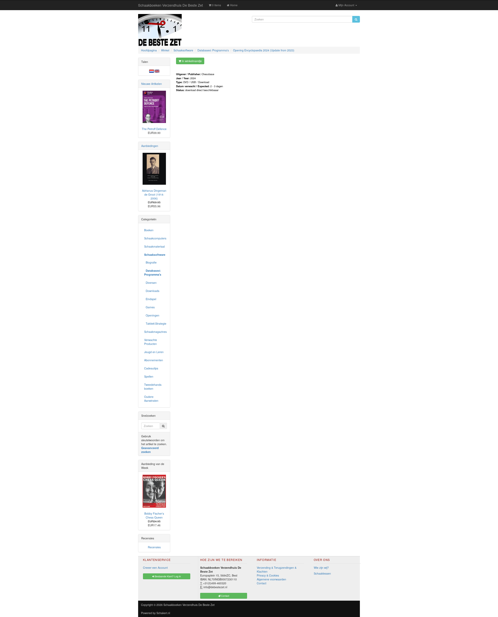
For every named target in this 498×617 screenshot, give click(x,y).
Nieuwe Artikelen (151, 84)
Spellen (148, 376)
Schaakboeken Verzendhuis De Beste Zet (170, 5)
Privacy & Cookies (268, 575)
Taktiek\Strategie (155, 323)
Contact (261, 583)
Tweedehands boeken (152, 386)
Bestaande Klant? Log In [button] (167, 576)
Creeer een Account (155, 568)
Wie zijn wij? (321, 568)
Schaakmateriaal (154, 246)
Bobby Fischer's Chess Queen (154, 515)
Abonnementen (153, 360)
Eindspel (150, 299)
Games (149, 307)
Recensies (154, 547)
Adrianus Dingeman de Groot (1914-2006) (154, 194)
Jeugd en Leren (154, 352)
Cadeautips (151, 368)
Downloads (151, 291)
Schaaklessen (322, 573)
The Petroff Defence (154, 129)
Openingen (151, 315)
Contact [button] (224, 595)
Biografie (150, 262)
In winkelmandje (191, 61)
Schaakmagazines (155, 332)
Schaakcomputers (155, 238)
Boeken (148, 230)
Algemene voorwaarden (271, 579)
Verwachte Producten (150, 342)
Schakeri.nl (163, 613)
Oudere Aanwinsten (151, 399)
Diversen (150, 283)
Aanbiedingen (149, 146)
